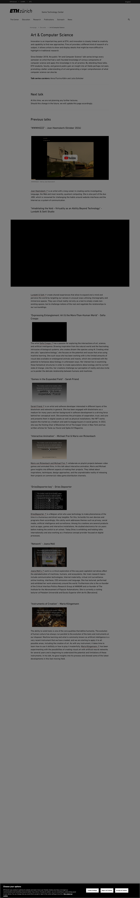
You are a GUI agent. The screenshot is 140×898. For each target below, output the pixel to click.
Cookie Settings (92, 890)
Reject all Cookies (107, 890)
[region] (70, 890)
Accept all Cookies (121, 890)
